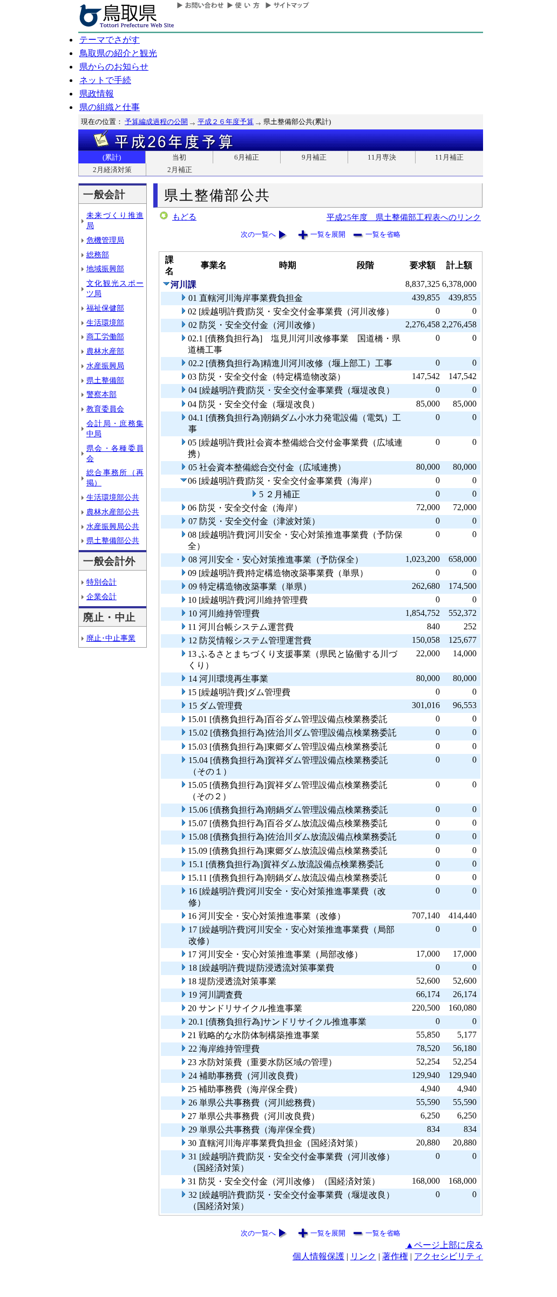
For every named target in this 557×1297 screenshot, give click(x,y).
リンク (363, 1256)
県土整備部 (105, 380)
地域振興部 (105, 268)
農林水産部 (105, 351)
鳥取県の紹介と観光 (118, 53)
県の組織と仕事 (109, 107)
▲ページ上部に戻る (444, 1245)
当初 (179, 157)
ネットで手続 (105, 80)
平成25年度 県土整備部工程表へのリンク (404, 217)
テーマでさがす (109, 39)
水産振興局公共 (112, 526)
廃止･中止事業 (110, 638)
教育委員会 (105, 408)
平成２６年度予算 (226, 122)
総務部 (97, 254)
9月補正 (314, 157)
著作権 (395, 1256)
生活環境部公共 (112, 497)
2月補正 (179, 170)
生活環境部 (105, 322)
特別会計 (101, 582)
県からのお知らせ (113, 66)
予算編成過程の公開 (156, 122)
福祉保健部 (105, 308)
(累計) (112, 157)
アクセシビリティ (448, 1256)
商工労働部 (105, 336)
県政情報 (96, 93)
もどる (184, 216)
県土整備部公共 (112, 540)
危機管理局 (105, 240)
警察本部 (101, 394)
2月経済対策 (112, 170)
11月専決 (382, 157)
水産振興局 (105, 365)
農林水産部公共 (112, 511)
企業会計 (101, 596)
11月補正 (449, 157)
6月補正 (246, 157)
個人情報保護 (318, 1256)
